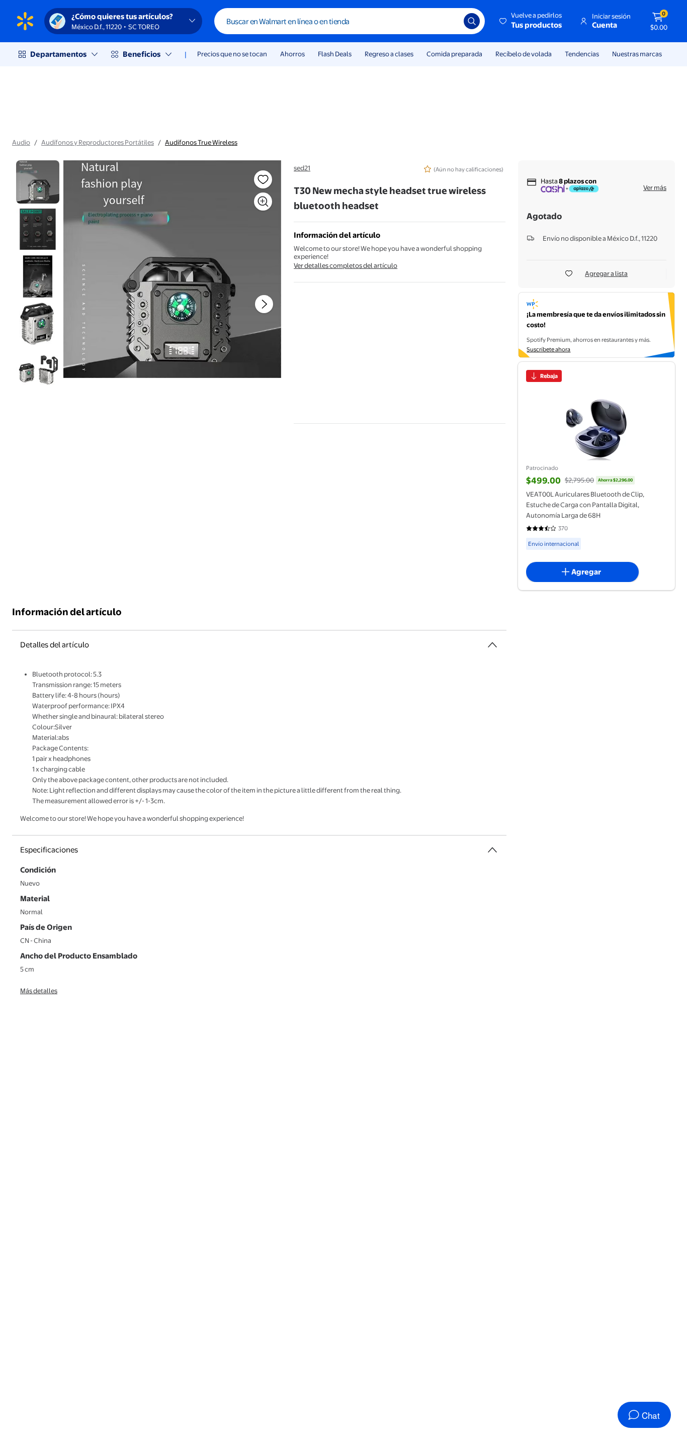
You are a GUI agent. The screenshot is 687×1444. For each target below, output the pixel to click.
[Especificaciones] (492, 850)
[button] (531, 21)
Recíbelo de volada (523, 54)
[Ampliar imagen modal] (263, 201)
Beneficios (141, 54)
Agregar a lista (606, 273)
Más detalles (38, 991)
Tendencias (582, 54)
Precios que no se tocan (232, 54)
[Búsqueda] (472, 21)
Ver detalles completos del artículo (345, 265)
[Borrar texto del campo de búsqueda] (449, 21)
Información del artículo (67, 612)
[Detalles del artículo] (492, 645)
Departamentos (58, 54)
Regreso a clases (389, 54)
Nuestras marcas (637, 54)
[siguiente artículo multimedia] (264, 304)
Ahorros (292, 54)
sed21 (302, 168)
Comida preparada (454, 54)
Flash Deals (335, 54)
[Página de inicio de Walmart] (25, 21)
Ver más (654, 187)
